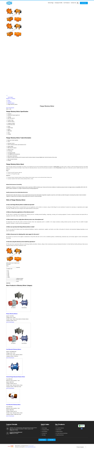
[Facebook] (82, 429)
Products (9, 101)
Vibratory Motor (11, 103)
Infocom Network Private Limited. (30, 446)
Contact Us (73, 2)
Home (9, 100)
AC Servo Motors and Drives (61, 433)
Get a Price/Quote (10, 107)
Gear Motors (58, 429)
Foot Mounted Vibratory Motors (13, 349)
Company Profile (58, 2)
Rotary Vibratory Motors (11, 313)
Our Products (66, 2)
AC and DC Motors (60, 428)
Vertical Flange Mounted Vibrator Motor (15, 376)
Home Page (50, 2)
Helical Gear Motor (60, 435)
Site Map (44, 435)
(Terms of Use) (31, 445)
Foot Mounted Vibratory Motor (13, 404)
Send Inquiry (83, 3)
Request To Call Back (10, 98)
